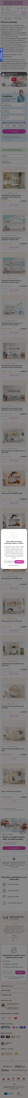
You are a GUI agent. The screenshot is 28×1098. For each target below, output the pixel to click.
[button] (14, 565)
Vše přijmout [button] (19, 562)
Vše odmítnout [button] (9, 562)
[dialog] (14, 549)
